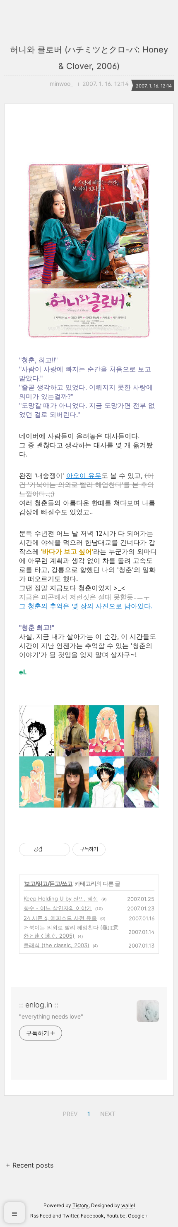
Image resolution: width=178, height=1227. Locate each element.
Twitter (70, 1216)
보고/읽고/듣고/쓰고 (48, 883)
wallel (128, 1205)
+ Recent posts (29, 1165)
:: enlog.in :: (38, 1004)
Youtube (115, 1216)
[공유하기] (50, 849)
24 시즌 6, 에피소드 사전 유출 (60, 918)
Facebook (92, 1216)
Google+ (138, 1216)
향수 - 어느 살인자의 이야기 (58, 908)
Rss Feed (40, 1216)
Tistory (80, 1205)
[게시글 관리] (60, 849)
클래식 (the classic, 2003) (56, 945)
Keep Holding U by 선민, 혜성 (61, 898)
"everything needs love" (51, 1016)
